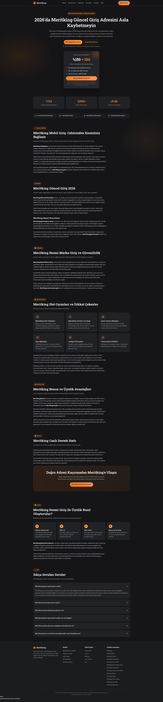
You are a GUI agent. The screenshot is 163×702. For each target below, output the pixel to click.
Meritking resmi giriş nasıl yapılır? (47, 602)
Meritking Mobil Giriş (112, 685)
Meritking (42, 3)
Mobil (64, 3)
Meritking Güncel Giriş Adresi (81, 484)
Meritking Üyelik (111, 676)
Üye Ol (86, 653)
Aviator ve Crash (67, 653)
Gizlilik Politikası (5, 698)
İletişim (96, 3)
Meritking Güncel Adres (113, 679)
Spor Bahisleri (67, 659)
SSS (102, 3)
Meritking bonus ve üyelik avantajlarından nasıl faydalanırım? (58, 633)
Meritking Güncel (111, 656)
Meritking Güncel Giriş (73, 42)
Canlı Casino (66, 656)
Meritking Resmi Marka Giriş (114, 665)
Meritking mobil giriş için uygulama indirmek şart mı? (54, 626)
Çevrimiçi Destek (68, 662)
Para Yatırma (88, 659)
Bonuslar (89, 3)
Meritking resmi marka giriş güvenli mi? (49, 610)
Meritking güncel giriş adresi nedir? (48, 586)
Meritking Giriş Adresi (113, 668)
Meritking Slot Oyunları (69, 651)
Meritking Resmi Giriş (113, 662)
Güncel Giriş (72, 3)
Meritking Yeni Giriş (112, 682)
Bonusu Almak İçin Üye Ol (81, 78)
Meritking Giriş (111, 653)
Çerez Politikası (15, 698)
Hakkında (81, 3)
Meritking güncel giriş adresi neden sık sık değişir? (53, 618)
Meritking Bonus (111, 673)
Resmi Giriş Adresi (91, 42)
